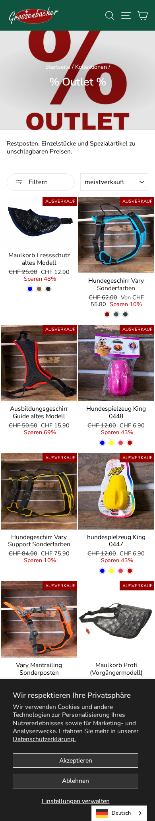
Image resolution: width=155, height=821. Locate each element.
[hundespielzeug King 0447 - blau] (102, 571)
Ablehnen (75, 780)
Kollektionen (91, 67)
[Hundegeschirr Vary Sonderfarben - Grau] (125, 314)
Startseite (57, 67)
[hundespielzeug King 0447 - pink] (121, 571)
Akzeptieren (75, 760)
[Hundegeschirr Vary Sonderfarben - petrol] (116, 314)
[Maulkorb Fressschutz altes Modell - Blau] (30, 289)
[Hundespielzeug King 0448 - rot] (130, 443)
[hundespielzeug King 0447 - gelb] (111, 571)
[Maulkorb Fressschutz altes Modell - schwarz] (48, 289)
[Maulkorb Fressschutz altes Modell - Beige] (39, 289)
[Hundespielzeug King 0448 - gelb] (111, 443)
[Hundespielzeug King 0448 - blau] (102, 443)
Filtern (37, 182)
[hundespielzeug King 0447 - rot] (130, 571)
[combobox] (119, 813)
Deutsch (121, 813)
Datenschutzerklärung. (44, 739)
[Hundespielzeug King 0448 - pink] (121, 443)
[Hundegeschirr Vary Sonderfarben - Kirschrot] (107, 314)
